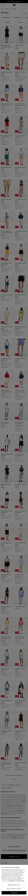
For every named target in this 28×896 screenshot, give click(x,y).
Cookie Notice (11, 880)
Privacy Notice (20, 880)
